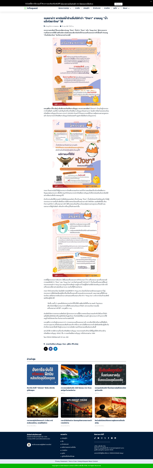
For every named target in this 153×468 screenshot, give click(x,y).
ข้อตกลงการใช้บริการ (86, 3)
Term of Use (73, 461)
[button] (46, 349)
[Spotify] (112, 438)
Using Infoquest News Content (88, 461)
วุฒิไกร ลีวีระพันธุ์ (72, 344)
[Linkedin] (115, 438)
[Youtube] (98, 438)
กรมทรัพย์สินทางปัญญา (54, 344)
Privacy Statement (61, 461)
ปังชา (64, 344)
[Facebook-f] (108, 438)
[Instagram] (102, 438)
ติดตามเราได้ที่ (99, 434)
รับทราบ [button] (118, 4)
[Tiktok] (95, 438)
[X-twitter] (105, 438)
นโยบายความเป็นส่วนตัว (68, 3)
